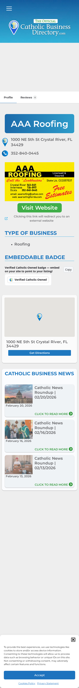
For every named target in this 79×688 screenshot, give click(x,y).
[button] (73, 640)
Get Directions (40, 353)
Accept (39, 675)
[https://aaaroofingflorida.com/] (39, 181)
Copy (68, 269)
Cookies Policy (26, 683)
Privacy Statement (48, 683)
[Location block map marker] (39, 317)
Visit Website (40, 207)
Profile (8, 97)
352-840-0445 (25, 153)
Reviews (28, 97)
